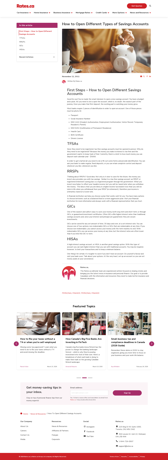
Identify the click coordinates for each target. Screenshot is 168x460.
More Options (118, 12)
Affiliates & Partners (60, 430)
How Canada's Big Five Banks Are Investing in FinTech (83, 340)
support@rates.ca (125, 446)
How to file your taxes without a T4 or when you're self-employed (38, 340)
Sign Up (127, 393)
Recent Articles (26, 57)
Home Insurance (41, 12)
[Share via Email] (141, 76)
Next (151, 343)
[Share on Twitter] (144, 76)
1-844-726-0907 (125, 441)
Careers (23, 430)
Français (55, 435)
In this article (25, 25)
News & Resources (38, 414)
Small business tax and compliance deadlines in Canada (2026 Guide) (128, 342)
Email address (76, 387)
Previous (16, 343)
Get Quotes (137, 6)
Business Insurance (61, 12)
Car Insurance (23, 12)
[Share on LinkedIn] (150, 76)
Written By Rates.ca (74, 81)
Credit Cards (101, 12)
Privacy (142, 456)
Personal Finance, (71, 293)
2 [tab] (83, 378)
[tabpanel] (38, 341)
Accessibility (133, 456)
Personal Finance (90, 293)
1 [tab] (77, 378)
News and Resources (139, 12)
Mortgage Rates (83, 12)
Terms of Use (114, 456)
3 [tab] (89, 378)
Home (25, 414)
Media (22, 439)
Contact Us (24, 435)
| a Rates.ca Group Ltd (37, 456)
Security (124, 456)
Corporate (56, 439)
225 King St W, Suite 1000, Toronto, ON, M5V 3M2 (128, 428)
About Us (24, 426)
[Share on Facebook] (147, 76)
